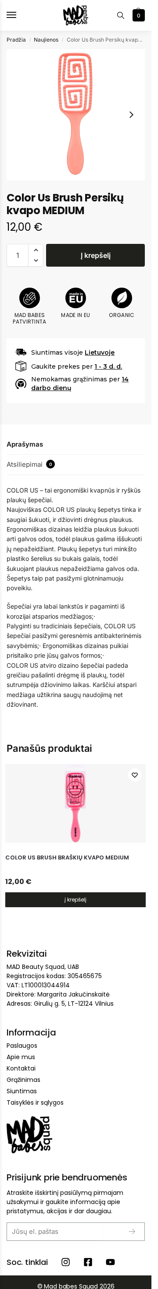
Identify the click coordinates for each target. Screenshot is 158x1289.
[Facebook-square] (88, 1262)
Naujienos (46, 39)
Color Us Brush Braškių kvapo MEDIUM (67, 857)
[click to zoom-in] (76, 114)
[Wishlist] (134, 775)
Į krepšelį (96, 255)
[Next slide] (131, 115)
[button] (137, 15)
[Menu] (20, 15)
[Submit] (125, 1231)
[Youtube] (110, 1262)
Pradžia (16, 39)
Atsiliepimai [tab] (29, 464)
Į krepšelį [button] (75, 899)
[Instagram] (65, 1262)
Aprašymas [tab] (25, 444)
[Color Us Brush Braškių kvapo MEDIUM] (75, 803)
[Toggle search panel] (120, 15)
